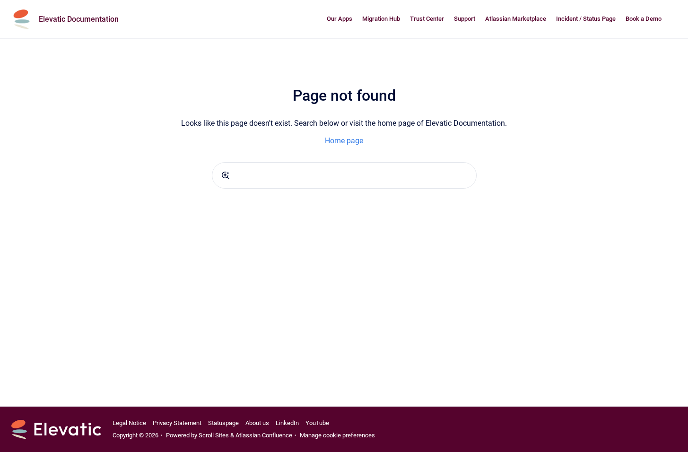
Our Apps (339, 18)
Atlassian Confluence (263, 435)
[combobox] (344, 175)
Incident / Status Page (586, 18)
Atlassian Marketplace (515, 18)
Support (464, 18)
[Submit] (225, 175)
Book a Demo (644, 18)
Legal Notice (129, 422)
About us (257, 422)
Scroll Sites (214, 435)
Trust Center (427, 18)
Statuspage (223, 422)
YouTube (317, 422)
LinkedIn (287, 422)
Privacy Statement (177, 422)
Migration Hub (381, 18)
